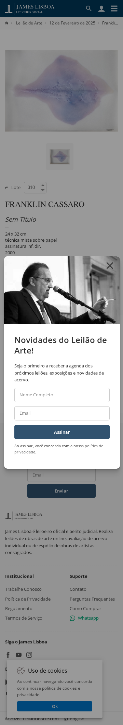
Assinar (62, 432)
